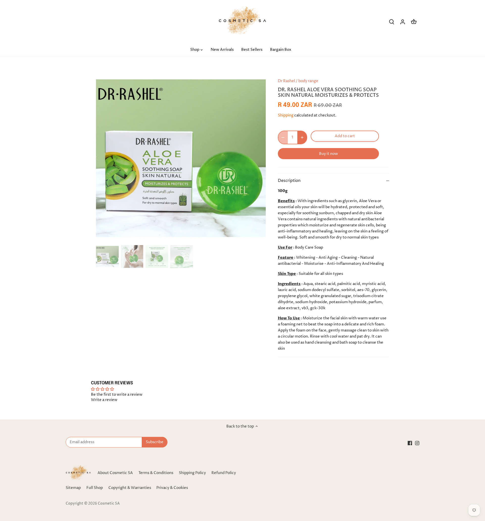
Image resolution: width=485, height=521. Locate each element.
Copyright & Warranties (129, 487)
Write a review (104, 399)
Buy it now (328, 153)
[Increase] (302, 137)
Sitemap (73, 487)
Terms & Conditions (155, 473)
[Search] (391, 22)
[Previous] (103, 158)
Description (289, 180)
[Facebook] (410, 442)
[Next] (258, 158)
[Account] (402, 22)
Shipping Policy (192, 473)
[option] (181, 158)
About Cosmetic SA (115, 473)
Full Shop (94, 487)
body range (308, 81)
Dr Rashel (286, 81)
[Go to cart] (414, 22)
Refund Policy (223, 473)
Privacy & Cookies (172, 487)
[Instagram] (417, 442)
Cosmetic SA (109, 503)
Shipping (286, 115)
